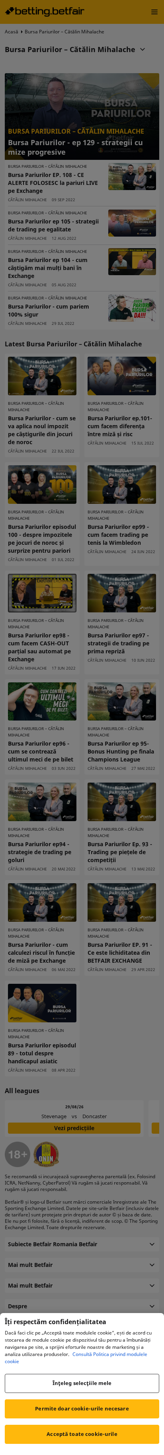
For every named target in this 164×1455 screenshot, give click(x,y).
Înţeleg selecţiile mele (82, 1383)
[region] (82, 1384)
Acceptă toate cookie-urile (82, 1434)
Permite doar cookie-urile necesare (82, 1408)
